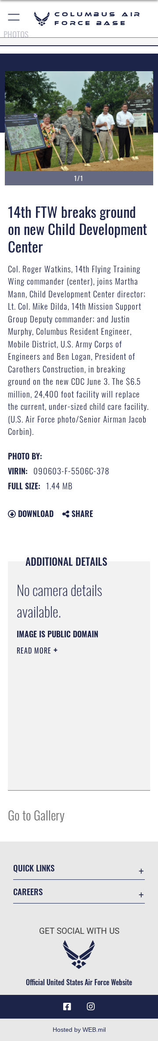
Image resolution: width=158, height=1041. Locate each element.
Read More (35, 650)
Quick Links (33, 867)
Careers (28, 891)
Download (35, 513)
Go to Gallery (36, 814)
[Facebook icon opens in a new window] (67, 1006)
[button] (14, 18)
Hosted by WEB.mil (79, 1029)
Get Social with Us (79, 931)
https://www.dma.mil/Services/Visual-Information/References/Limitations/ (70, 774)
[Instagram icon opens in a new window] (90, 1006)
